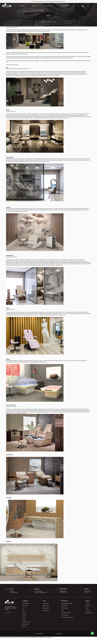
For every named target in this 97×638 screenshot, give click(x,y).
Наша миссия (24, 605)
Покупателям (64, 600)
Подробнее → (63, 1)
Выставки (24, 619)
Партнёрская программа (65, 612)
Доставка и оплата (64, 608)
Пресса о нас (24, 612)
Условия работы (64, 605)
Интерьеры (87, 603)
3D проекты (87, 610)
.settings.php (49, 637)
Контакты (24, 626)
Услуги (44, 600)
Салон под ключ (46, 603)
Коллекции (87, 605)
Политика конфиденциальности (67, 617)
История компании (25, 603)
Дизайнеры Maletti (88, 612)
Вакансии (24, 617)
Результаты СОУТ (25, 624)
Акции (62, 610)
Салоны (87, 600)
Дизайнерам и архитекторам (66, 603)
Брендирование (46, 610)
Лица (23, 608)
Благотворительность (26, 621)
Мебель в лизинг (46, 605)
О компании (25, 600)
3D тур (23, 610)
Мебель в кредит (46, 608)
